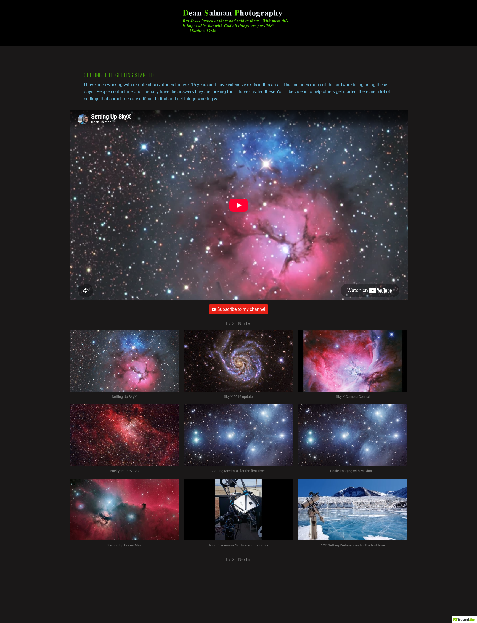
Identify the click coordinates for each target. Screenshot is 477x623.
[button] (244, 323)
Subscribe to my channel (241, 309)
